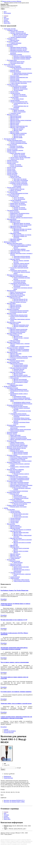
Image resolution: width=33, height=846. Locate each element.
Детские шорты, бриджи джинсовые (20, 157)
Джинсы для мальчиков (19, 156)
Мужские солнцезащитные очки (19, 77)
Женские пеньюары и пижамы (18, 368)
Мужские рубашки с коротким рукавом (21, 456)
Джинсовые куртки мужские (18, 436)
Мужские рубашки (12, 455)
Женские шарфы (17, 137)
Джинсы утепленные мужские (18, 438)
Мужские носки (14, 493)
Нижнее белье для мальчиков (18, 204)
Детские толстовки (12, 173)
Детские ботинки (15, 511)
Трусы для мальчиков (19, 199)
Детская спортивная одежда (14, 140)
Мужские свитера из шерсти (21, 473)
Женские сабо (14, 545)
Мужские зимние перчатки (20, 74)
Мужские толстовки (12, 475)
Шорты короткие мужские (20, 452)
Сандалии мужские (15, 572)
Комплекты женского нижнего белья (20, 376)
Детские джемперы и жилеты (15, 150)
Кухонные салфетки (12, 41)
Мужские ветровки (12, 432)
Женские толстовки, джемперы (15, 347)
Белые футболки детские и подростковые (20, 185)
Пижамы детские (15, 206)
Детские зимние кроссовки (20, 514)
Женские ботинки (15, 528)
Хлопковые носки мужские (20, 498)
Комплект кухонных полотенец (22, 56)
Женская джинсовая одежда (14, 243)
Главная (6, 15)
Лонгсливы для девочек (20, 179)
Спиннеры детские (15, 113)
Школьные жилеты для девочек (18, 226)
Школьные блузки (15, 220)
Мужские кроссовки (15, 565)
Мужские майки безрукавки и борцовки (21, 485)
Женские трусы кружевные (20, 380)
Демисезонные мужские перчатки (22, 73)
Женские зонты (14, 119)
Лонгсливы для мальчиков (20, 180)
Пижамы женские (18, 370)
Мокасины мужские (15, 564)
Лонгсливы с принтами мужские (19, 483)
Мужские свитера (15, 472)
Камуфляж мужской (12, 388)
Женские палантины (19, 134)
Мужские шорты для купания (18, 506)
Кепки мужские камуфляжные (21, 398)
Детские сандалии (15, 519)
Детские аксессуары (12, 84)
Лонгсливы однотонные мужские (19, 482)
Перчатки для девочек (19, 94)
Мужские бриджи (15, 449)
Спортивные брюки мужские (21, 418)
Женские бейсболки (15, 117)
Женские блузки (14, 335)
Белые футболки (14, 176)
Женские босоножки (15, 526)
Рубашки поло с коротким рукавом (19, 346)
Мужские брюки (11, 425)
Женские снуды (17, 136)
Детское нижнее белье (13, 194)
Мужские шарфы (15, 80)
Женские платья (11, 327)
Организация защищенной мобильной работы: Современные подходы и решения (14, 648)
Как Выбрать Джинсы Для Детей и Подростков (14, 590)
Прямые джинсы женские (20, 264)
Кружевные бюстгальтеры (20, 365)
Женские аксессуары (12, 114)
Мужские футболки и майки (15, 481)
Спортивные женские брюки (18, 283)
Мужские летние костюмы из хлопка (17, 446)
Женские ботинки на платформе (22, 529)
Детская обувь (11, 509)
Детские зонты (14, 91)
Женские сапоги (14, 546)
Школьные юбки (14, 240)
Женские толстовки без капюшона (19, 349)
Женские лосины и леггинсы (18, 302)
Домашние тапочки (12, 30)
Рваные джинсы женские (20, 266)
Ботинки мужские (15, 561)
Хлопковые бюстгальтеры (20, 366)
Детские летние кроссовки (20, 516)
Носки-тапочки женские (20, 35)
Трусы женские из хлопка (20, 382)
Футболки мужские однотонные (19, 491)
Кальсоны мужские (18, 501)
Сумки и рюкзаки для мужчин (18, 83)
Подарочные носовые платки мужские (20, 81)
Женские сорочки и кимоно (17, 372)
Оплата (6, 20)
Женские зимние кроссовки (21, 532)
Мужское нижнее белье (13, 492)
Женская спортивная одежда (15, 275)
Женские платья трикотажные (18, 330)
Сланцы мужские (15, 576)
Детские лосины (11, 167)
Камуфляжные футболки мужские (22, 403)
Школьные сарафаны (16, 239)
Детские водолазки (12, 149)
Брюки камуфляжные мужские (18, 389)
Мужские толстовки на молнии (18, 476)
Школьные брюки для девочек (21, 223)
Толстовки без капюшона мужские (19, 478)
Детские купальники (12, 161)
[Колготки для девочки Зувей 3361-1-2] (7, 761)
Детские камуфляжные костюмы (19, 193)
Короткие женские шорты (17, 360)
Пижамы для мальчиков (19, 209)
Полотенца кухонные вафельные (22, 57)
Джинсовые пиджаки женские (21, 257)
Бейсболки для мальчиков (20, 88)
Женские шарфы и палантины (18, 133)
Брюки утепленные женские (18, 292)
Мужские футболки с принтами (19, 486)
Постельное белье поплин (17, 61)
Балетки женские (15, 525)
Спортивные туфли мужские (21, 579)
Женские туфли (14, 555)
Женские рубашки (15, 340)
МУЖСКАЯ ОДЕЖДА (10, 386)
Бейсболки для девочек (19, 87)
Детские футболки (12, 174)
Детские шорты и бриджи (14, 187)
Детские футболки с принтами (18, 181)
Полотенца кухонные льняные (21, 58)
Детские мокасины (15, 518)
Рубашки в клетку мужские (17, 459)
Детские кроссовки (15, 512)
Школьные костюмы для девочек (22, 229)
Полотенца (10, 46)
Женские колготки (15, 297)
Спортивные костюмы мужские (19, 406)
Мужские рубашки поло (13, 462)
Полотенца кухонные (16, 54)
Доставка (6, 18)
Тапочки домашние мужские (18, 37)
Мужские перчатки (15, 71)
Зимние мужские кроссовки (21, 566)
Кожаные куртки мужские (17, 443)
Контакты (6, 21)
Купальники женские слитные (18, 312)
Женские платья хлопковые (17, 332)
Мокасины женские (15, 556)
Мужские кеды (17, 568)
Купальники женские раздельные (19, 310)
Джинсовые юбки (15, 252)
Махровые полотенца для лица (18, 48)
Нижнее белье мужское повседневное (20, 502)
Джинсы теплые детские (17, 159)
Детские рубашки (12, 171)
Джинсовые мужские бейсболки (22, 68)
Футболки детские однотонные (18, 183)
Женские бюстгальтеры (16, 363)
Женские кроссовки (15, 531)
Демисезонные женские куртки (18, 315)
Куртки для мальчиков (16, 166)
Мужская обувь (11, 559)
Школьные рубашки (15, 233)
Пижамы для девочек (19, 207)
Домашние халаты (12, 38)
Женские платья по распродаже (18, 329)
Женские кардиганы (15, 306)
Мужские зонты (14, 70)
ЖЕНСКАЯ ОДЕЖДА (10, 242)
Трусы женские (14, 378)
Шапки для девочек (18, 110)
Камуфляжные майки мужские (21, 402)
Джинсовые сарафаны (19, 249)
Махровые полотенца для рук (18, 50)
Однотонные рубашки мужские (19, 458)
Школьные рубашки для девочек (22, 234)
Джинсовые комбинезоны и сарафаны (20, 244)
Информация (7, 776)
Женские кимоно (18, 373)
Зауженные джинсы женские (21, 263)
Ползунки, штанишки (16, 216)
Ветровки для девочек (16, 146)
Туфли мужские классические (21, 581)
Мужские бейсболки (15, 67)
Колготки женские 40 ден (20, 300)
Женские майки (14, 355)
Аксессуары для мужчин (14, 66)
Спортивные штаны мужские (18, 413)
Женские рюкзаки (18, 129)
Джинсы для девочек (19, 154)
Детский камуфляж (12, 191)
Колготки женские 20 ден (20, 299)
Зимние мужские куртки (17, 442)
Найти (2, 8)
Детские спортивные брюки (18, 141)
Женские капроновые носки (21, 325)
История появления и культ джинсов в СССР (14, 619)
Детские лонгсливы (15, 177)
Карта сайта (7, 23)
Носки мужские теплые (19, 496)
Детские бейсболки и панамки (18, 86)
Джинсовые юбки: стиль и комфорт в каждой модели (16, 703)
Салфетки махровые (15, 43)
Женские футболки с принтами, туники (21, 356)
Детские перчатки (15, 93)
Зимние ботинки (18, 562)
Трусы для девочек (18, 197)
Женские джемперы (15, 305)
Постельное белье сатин (16, 63)
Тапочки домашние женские (18, 33)
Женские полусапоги (16, 538)
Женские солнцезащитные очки (19, 126)
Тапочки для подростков (17, 31)
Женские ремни (14, 124)
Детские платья (11, 170)
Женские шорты (11, 359)
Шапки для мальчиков (19, 111)
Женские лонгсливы (15, 353)
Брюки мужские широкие (17, 431)
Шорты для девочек (15, 190)
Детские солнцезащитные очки (18, 101)
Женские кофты (11, 303)
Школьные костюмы (15, 227)
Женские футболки (12, 352)
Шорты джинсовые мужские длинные (20, 439)
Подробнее (4, 599)
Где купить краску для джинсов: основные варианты (16, 691)
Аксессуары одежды (9, 64)
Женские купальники (13, 309)
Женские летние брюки (16, 293)
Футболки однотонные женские (19, 358)
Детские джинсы (11, 151)
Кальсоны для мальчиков (20, 202)
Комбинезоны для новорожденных (19, 213)
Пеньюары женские (18, 369)
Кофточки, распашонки (16, 214)
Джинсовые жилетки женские (21, 256)
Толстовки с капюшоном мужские (19, 479)
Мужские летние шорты (16, 451)
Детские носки (11, 169)
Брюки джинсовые (15, 435)
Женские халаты (14, 40)
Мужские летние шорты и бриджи (16, 448)
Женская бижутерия (15, 116)
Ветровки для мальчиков (17, 147)
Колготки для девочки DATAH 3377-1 (14, 800)
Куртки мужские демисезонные (19, 445)
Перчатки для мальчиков (20, 96)
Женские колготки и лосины (15, 296)
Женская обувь (11, 524)
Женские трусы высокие (20, 379)
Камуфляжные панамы (19, 396)
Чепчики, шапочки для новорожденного (21, 217)
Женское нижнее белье (13, 362)
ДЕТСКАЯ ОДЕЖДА (10, 139)
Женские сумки (17, 130)
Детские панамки (18, 90)
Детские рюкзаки (15, 100)
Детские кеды (17, 515)
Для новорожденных (12, 210)
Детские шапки (14, 108)
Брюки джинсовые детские (17, 153)
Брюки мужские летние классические (20, 429)
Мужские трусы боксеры (20, 503)
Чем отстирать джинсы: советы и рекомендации (15, 662)
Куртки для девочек (15, 164)
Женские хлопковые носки (20, 326)
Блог (5, 17)
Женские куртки (11, 313)
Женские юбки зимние (16, 385)
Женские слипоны (15, 554)
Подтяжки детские (18, 98)
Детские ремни (14, 97)
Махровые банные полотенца (18, 47)
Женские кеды (17, 534)
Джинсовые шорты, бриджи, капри (20, 250)
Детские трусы (14, 196)
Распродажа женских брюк (17, 295)
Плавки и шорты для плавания (15, 505)
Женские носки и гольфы (14, 322)
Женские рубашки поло (13, 342)
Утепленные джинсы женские (18, 270)
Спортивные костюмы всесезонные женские (19, 281)
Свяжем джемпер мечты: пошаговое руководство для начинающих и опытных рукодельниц (16, 717)
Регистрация (7, 13)
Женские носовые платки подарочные (20, 120)
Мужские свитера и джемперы (15, 469)
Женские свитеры (15, 307)
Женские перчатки (15, 121)
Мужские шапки (14, 78)
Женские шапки (14, 131)
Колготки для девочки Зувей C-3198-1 (14, 801)
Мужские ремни (14, 76)
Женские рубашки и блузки (14, 333)
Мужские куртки (11, 441)
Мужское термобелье (16, 499)
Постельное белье (12, 60)
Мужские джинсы (12, 433)
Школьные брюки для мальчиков (22, 224)
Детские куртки (11, 163)
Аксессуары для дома (10, 28)
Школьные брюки (15, 222)
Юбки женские (11, 383)
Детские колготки (12, 160)
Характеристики (8, 778)
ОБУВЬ (6, 508)
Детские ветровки (12, 144)
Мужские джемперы (15, 471)
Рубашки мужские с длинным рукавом (20, 461)
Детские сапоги (14, 521)
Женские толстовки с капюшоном (19, 350)
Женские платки (14, 123)
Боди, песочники (15, 212)
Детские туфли (14, 522)
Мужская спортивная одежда (15, 405)
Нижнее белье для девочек (17, 203)
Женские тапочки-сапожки (20, 34)
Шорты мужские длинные (20, 453)
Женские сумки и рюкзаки (17, 127)
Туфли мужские (14, 578)
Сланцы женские (15, 558)
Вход (5, 11)
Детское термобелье (15, 200)
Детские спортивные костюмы (18, 143)
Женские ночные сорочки (20, 375)
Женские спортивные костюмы (18, 276)
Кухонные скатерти (12, 44)
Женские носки (14, 323)
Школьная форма (11, 219)
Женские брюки (11, 290)
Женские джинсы (15, 259)
